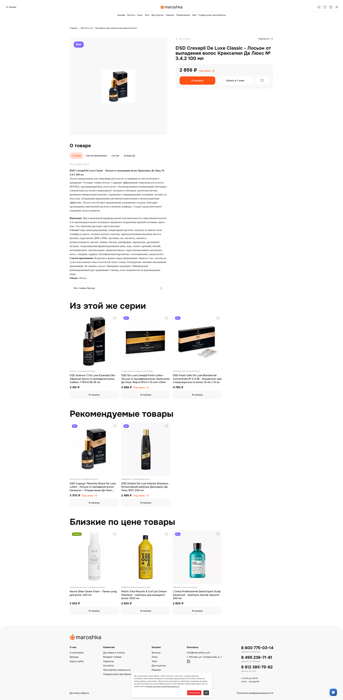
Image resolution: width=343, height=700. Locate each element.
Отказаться (194, 692)
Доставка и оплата (114, 652)
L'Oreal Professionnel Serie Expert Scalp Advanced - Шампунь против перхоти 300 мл (197, 595)
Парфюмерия (183, 15)
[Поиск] (319, 7)
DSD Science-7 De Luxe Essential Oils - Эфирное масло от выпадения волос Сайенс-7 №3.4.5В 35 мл (93, 379)
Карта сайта (77, 661)
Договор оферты (79, 693)
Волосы (131, 15)
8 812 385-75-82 (257, 667)
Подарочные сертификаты (212, 15)
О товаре (76, 155)
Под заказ (205, 70)
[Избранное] (325, 7)
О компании (77, 652)
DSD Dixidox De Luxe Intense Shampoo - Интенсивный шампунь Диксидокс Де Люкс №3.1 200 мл (145, 487)
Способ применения (96, 155)
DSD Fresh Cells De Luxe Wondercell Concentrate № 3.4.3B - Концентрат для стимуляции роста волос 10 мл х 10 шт (197, 379)
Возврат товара (112, 656)
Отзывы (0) (129, 155)
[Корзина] (330, 7)
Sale (194, 15)
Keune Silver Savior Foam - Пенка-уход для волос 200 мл (93, 593)
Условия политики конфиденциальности (162, 686)
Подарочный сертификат (117, 674)
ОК (206, 692)
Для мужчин (157, 15)
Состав (115, 155)
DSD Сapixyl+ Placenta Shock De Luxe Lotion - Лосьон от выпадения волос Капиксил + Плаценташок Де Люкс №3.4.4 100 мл (93, 487)
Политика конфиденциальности (255, 693)
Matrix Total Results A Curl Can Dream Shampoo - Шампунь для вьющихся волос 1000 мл (144, 595)
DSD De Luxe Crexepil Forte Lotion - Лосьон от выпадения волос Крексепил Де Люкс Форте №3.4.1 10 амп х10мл (145, 379)
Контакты (108, 665)
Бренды (121, 15)
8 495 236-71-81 (256, 657)
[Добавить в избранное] (262, 80)
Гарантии (108, 661)
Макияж (170, 15)
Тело (147, 15)
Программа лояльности (117, 669)
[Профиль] (336, 7)
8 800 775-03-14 (257, 648)
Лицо (140, 15)
